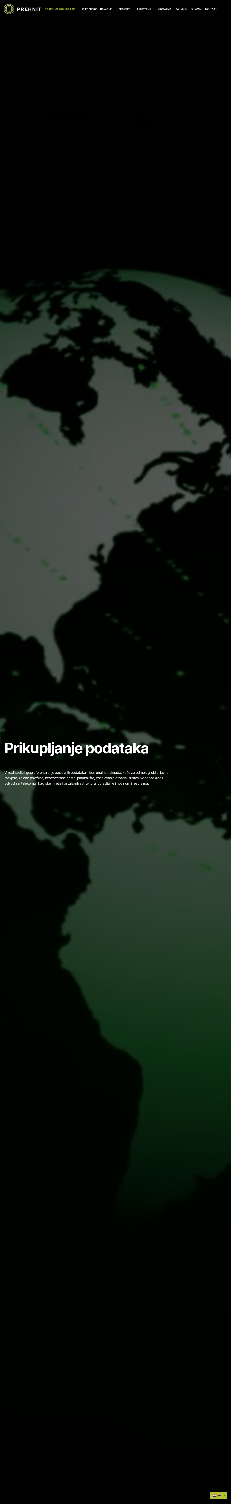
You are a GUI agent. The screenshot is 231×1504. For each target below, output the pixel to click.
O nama (196, 8)
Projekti (124, 9)
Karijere (181, 8)
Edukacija (164, 8)
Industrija (144, 9)
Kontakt (211, 8)
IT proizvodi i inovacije (97, 9)
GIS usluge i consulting (60, 9)
